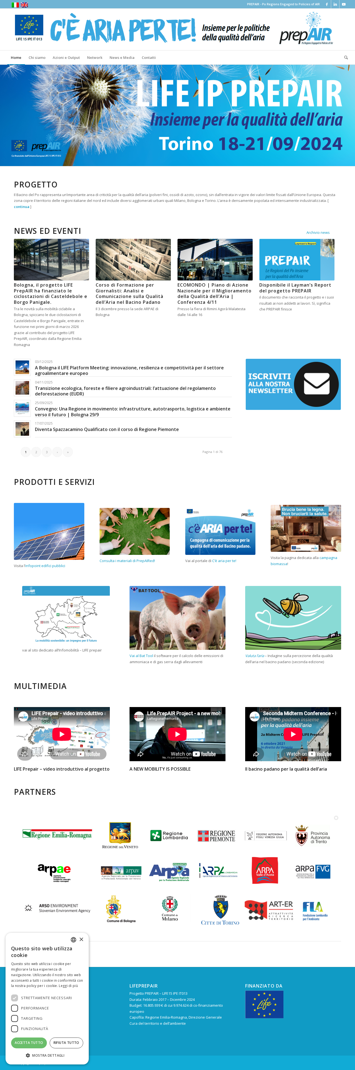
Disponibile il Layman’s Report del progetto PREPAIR (295, 288)
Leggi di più (68, 985)
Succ (350, 115)
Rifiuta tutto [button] (66, 1042)
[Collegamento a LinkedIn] (335, 4)
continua (21, 206)
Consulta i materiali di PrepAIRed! (127, 560)
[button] (47, 1055)
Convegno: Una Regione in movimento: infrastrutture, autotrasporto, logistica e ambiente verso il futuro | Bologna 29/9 (132, 412)
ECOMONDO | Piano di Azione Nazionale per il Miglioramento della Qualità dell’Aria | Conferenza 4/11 (215, 293)
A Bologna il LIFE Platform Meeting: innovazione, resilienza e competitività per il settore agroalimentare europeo (129, 371)
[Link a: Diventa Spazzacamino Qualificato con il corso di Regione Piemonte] (22, 429)
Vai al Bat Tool (141, 655)
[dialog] (47, 998)
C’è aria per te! (224, 560)
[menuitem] (16, 57)
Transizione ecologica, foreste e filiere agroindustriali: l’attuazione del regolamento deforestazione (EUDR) (125, 391)
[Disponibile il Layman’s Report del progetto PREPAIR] (296, 259)
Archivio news (318, 232)
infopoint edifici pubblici (45, 565)
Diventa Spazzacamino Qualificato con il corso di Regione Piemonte (107, 429)
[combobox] (73, 940)
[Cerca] (344, 57)
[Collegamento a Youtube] (343, 4)
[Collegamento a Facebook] (327, 4)
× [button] (81, 940)
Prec (5, 115)
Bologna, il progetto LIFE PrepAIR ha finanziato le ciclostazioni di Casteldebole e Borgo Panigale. (50, 293)
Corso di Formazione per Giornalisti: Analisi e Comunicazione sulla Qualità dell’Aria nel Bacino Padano (129, 293)
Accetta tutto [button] (29, 1042)
